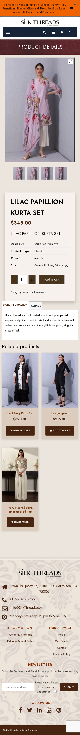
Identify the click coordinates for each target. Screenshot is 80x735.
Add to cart (52, 279)
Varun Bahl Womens (34, 292)
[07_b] (33, 173)
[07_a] (19, 173)
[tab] (15, 305)
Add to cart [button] (21, 430)
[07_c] (47, 173)
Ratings (35, 306)
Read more (21, 522)
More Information (15, 305)
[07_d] (61, 173)
